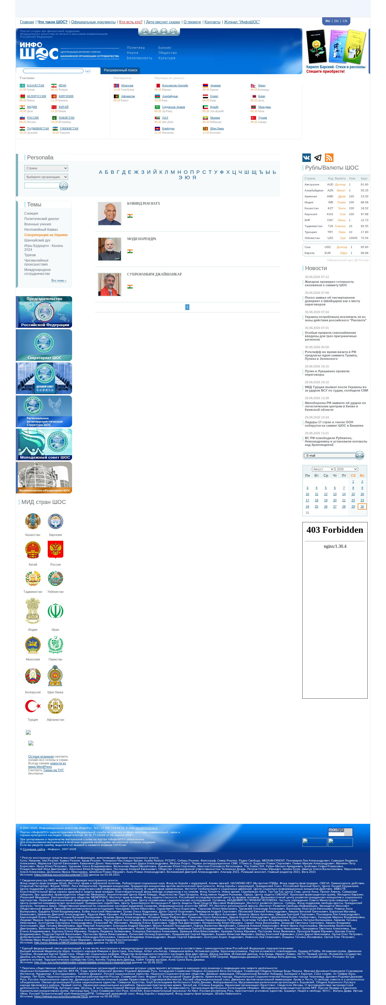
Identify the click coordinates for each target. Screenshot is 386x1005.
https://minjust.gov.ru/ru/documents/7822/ (61, 996)
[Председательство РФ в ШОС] (44, 298)
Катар (261, 96)
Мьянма (215, 117)
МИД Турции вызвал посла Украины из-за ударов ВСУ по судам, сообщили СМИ (336, 388)
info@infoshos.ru (147, 827)
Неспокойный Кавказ (41, 230)
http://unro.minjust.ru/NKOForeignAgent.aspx (63, 942)
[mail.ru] (340, 829)
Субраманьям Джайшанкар (154, 274)
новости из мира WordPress (47, 765)
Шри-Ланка (217, 128)
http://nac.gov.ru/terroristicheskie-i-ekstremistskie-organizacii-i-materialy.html (82, 962)
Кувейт (214, 106)
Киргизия (66, 96)
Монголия (127, 85)
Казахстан (35, 85)
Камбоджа (168, 128)
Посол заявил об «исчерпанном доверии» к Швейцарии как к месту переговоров (332, 301)
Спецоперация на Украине (46, 235)
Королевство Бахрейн (175, 85)
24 (307, 506)
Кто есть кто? (130, 22)
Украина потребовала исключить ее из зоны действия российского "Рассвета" (336, 318)
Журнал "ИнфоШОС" (242, 22)
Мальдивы (264, 106)
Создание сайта (34, 849)
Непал (261, 85)
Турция (262, 117)
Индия (32, 106)
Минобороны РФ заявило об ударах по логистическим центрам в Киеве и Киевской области (335, 406)
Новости (316, 268)
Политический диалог (41, 219)
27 (335, 506)
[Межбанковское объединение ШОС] (44, 463)
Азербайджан (170, 96)
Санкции (31, 213)
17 (307, 500)
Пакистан (66, 117)
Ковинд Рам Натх (143, 204)
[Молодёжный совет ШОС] (44, 430)
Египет (214, 96)
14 (344, 494)
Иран (62, 85)
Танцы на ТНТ (53, 770)
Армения (215, 85)
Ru (328, 21)
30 (362, 506)
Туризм (30, 255)
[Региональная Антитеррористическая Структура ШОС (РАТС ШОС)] (44, 397)
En (336, 21)
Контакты (212, 22)
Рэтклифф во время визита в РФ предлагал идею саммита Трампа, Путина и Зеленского (331, 355)
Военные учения (37, 224)
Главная (27, 22)
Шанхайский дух (37, 240)
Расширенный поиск (120, 70)
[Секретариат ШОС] (44, 331)
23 (362, 500)
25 (316, 506)
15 (353, 494)
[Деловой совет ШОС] (44, 364)
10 (307, 494)
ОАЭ (165, 117)
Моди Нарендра (141, 239)
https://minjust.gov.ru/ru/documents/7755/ (61, 874)
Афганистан (128, 96)
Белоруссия (36, 96)
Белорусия (33, 692)
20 (335, 500)
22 (353, 500)
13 (335, 494)
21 (344, 500)
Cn (345, 21)
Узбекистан (69, 128)
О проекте (192, 22)
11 (316, 494)
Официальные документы (93, 22)
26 (326, 506)
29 (353, 506)
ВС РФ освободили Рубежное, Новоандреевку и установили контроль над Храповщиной (336, 441)
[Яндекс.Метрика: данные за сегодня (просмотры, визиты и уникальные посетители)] (340, 842)
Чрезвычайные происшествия (36, 262)
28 (344, 506)
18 (316, 500)
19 (326, 500)
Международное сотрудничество (37, 272)
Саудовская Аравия (173, 106)
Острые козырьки (41, 756)
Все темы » (58, 280)
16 (362, 494)
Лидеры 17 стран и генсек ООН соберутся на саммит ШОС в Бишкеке (334, 423)
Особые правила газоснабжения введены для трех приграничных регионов (331, 336)
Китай (63, 106)
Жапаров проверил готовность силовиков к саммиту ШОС (329, 283)
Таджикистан (38, 128)
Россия (33, 117)
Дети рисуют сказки (163, 22)
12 (326, 494)
